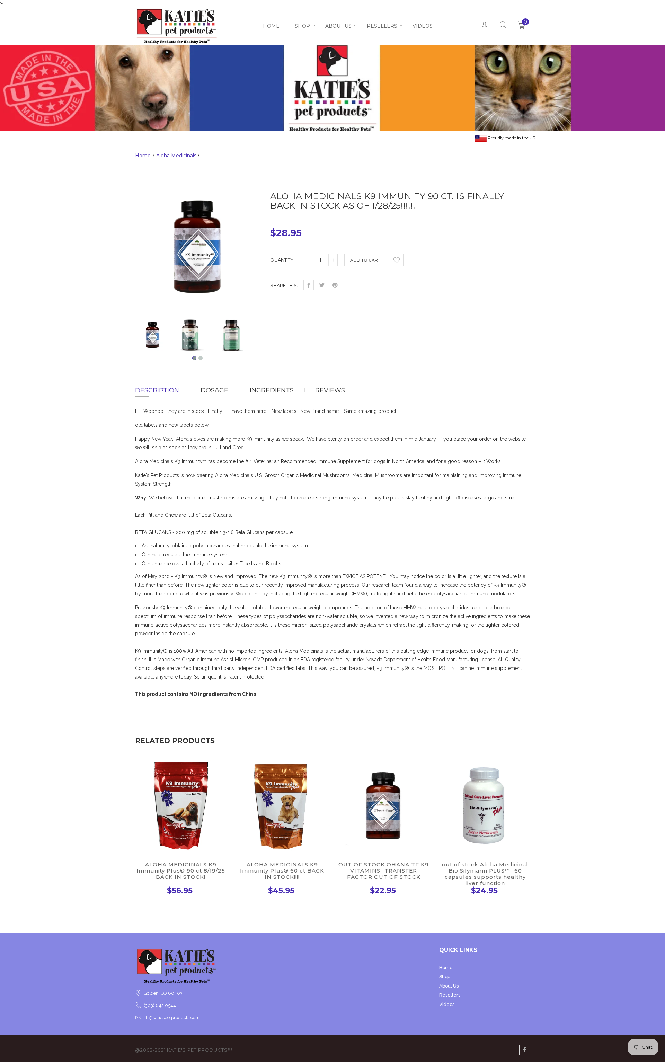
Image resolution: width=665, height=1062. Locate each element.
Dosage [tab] (214, 390)
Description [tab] (157, 390)
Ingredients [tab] (272, 390)
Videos (423, 26)
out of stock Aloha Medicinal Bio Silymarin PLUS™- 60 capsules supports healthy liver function (485, 873)
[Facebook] (524, 1050)
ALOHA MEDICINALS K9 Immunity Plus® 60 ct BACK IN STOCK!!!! (282, 870)
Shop (302, 26)
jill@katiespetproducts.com (172, 1017)
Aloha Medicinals (176, 155)
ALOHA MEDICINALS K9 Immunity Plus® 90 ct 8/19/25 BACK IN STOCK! (180, 870)
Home (271, 26)
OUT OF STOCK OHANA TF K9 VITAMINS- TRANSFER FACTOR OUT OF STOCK (383, 870)
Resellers (382, 26)
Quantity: (282, 260)
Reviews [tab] (330, 390)
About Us (338, 26)
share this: (284, 285)
